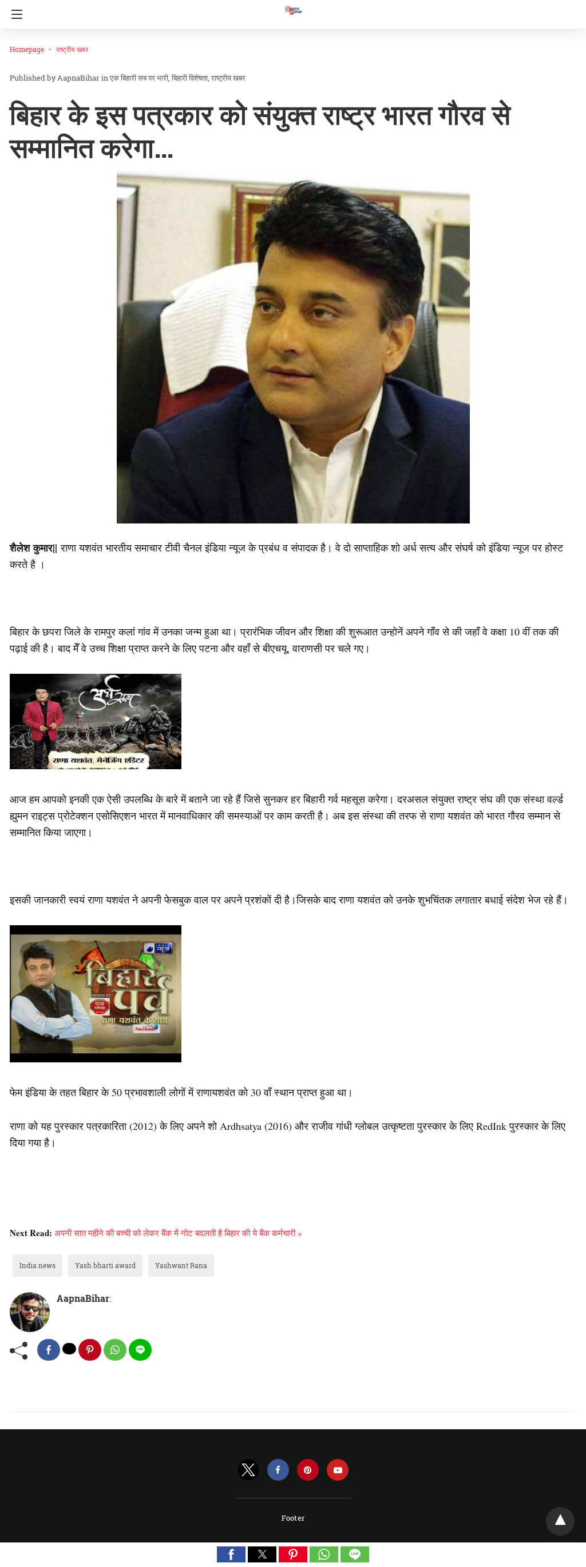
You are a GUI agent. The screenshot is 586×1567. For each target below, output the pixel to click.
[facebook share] (48, 1350)
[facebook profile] (278, 1470)
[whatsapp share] (115, 1350)
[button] (231, 1554)
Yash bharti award (105, 1265)
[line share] (140, 1350)
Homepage (27, 49)
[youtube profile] (338, 1470)
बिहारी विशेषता (190, 78)
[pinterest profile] (308, 1470)
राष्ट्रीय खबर (72, 49)
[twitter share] (69, 1348)
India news (37, 1265)
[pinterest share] (89, 1350)
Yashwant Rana (181, 1265)
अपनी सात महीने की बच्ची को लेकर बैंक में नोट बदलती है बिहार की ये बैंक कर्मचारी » (178, 1232)
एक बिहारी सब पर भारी (139, 78)
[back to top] (560, 1521)
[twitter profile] (248, 1470)
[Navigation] (14, 14)
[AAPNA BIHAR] (293, 5)
